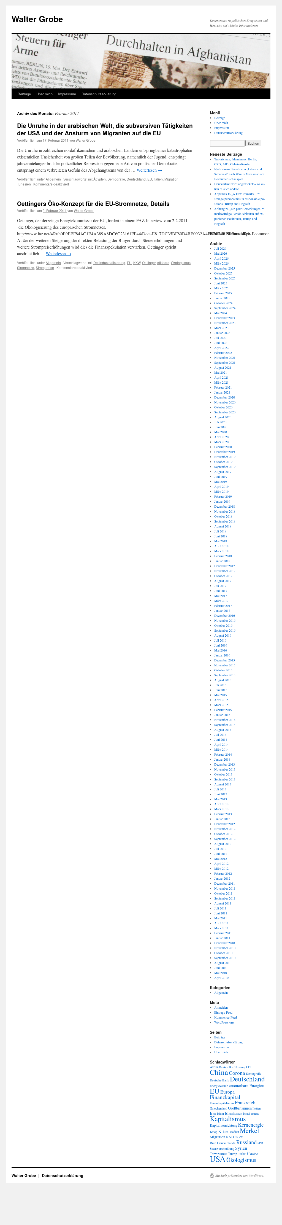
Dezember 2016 (224, 615)
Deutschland (136, 179)
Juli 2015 (220, 685)
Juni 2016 (220, 645)
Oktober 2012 (223, 833)
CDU (249, 1067)
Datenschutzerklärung (99, 93)
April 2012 (221, 863)
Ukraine (252, 1153)
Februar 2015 (223, 709)
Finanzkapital (225, 1097)
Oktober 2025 (223, 273)
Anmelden (221, 1007)
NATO (230, 1137)
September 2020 (224, 412)
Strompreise (45, 267)
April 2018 (221, 546)
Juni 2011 (220, 913)
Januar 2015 (222, 714)
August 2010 (222, 962)
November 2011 (224, 888)
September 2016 (224, 630)
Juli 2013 (220, 789)
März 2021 (221, 382)
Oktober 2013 (223, 774)
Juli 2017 (220, 585)
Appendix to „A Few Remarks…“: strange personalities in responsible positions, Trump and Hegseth (239, 199)
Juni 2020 (220, 427)
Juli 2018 (220, 531)
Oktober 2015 (223, 670)
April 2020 (221, 437)
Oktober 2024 (223, 303)
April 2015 (221, 700)
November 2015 (224, 665)
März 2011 (221, 928)
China (219, 1072)
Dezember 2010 (224, 943)
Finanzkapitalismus (222, 1103)
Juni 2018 (220, 536)
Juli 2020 (220, 422)
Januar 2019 (222, 501)
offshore (163, 262)
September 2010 (224, 957)
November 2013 (224, 769)
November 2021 (224, 357)
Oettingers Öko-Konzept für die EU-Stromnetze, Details (93, 203)
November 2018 (224, 511)
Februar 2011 (223, 933)
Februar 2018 (223, 556)
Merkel (249, 1130)
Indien (257, 1108)
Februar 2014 (223, 754)
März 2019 (221, 491)
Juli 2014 (220, 734)
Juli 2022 (220, 337)
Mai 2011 (220, 918)
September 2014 (224, 724)
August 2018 (222, 526)
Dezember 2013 (224, 764)
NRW (239, 1137)
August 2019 (222, 471)
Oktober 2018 (223, 516)
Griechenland (218, 1108)
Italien (158, 179)
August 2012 (222, 843)
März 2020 (221, 442)
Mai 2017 (220, 595)
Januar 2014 (222, 759)
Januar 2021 (222, 392)
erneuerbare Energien (246, 1085)
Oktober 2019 (223, 461)
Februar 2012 (223, 873)
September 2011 (224, 898)
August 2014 (222, 729)
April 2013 (221, 804)
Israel (246, 1113)
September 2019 (224, 466)
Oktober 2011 (223, 893)
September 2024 (224, 308)
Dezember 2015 (224, 660)
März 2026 (221, 263)
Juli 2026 (220, 248)
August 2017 (222, 580)
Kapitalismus (228, 1118)
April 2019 (221, 486)
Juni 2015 (220, 690)
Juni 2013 (220, 794)
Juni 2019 (220, 476)
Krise (223, 1131)
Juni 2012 (220, 853)
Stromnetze (25, 267)
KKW (136, 262)
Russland (246, 1142)
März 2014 (221, 749)
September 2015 (224, 675)
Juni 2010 (220, 967)
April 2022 (221, 347)
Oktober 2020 (223, 407)
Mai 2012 (220, 858)
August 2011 (222, 903)
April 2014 (221, 744)
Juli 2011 (220, 908)
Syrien (241, 1148)
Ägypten (99, 179)
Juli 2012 (220, 848)
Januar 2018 (222, 561)
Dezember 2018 (224, 506)
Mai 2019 (220, 481)
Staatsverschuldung (222, 1148)
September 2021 (224, 362)
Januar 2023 (222, 332)
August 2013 (222, 784)
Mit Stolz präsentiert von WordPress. (239, 1175)
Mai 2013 (220, 799)
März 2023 (221, 327)
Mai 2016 (220, 650)
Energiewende (219, 1086)
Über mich (44, 93)
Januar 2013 (222, 819)
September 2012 (224, 838)
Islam (220, 1113)
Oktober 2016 (223, 625)
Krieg (213, 1131)
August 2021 (222, 367)
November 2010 (224, 948)
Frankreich (245, 1102)
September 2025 (224, 278)
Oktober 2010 (223, 953)
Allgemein (53, 179)
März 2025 (221, 288)
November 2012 (224, 828)
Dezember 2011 (224, 883)
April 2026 (221, 258)
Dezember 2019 (224, 451)
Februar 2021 (223, 387)
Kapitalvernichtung (223, 1125)
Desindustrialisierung (109, 262)
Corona (237, 1072)
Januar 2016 (222, 655)
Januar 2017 (222, 610)
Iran (213, 1113)
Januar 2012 (222, 878)
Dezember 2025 (224, 268)
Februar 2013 (223, 814)
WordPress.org (224, 1022)
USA (218, 1158)
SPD (260, 1143)
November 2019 (224, 456)
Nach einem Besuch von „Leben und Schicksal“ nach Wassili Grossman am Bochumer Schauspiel (239, 174)
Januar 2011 (222, 938)
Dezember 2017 (224, 566)
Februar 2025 (223, 293)
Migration (171, 179)
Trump (232, 1153)
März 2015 (221, 704)
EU (149, 179)
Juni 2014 (220, 739)
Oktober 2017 (223, 576)
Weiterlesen (149, 170)
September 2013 (224, 779)
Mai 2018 (220, 541)
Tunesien (24, 184)
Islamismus (233, 1113)
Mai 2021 (220, 372)
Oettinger (149, 262)
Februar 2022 (223, 352)
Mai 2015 (220, 695)
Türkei (242, 1154)
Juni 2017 (220, 590)
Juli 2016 (220, 640)
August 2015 (222, 680)
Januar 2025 (222, 298)
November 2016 (224, 620)
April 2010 (221, 977)
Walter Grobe (37, 19)
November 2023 (224, 323)
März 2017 (221, 600)
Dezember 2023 (224, 318)
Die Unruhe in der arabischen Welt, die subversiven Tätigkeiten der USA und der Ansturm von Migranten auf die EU (105, 129)
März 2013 (221, 809)
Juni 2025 (220, 283)
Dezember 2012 (224, 824)
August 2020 (222, 417)
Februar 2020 (223, 447)
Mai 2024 (220, 313)
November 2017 (224, 571)
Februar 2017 (223, 605)
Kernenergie (251, 1124)
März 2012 (221, 868)
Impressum (67, 93)
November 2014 (224, 719)
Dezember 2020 (224, 397)
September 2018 (224, 521)
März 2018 (221, 551)
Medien (234, 1132)
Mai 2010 (220, 972)
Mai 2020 (220, 432)
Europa (227, 1091)
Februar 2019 (223, 496)
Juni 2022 (220, 342)
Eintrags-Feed (223, 1012)
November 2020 (224, 402)
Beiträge (24, 93)
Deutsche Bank (219, 1080)
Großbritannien (240, 1108)
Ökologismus (181, 262)
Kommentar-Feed (225, 1017)
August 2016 (222, 635)
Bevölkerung (237, 1067)
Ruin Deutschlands (222, 1143)
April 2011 (221, 923)
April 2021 (221, 377)
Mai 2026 (220, 253)
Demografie (116, 179)
